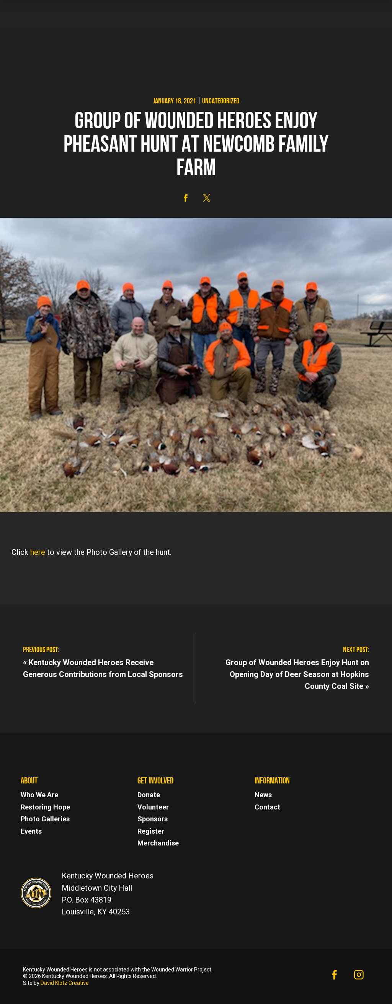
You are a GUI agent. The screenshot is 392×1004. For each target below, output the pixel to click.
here (36, 552)
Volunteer (153, 807)
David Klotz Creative (65, 983)
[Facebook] (334, 976)
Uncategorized (220, 101)
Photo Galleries (45, 819)
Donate (148, 795)
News (263, 795)
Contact (267, 807)
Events (31, 831)
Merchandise (158, 843)
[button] (185, 198)
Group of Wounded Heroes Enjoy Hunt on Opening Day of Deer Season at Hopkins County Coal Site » (297, 674)
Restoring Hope (45, 807)
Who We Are (39, 795)
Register (150, 831)
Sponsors (152, 819)
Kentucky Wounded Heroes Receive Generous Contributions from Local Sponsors (103, 668)
